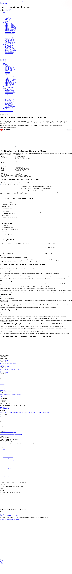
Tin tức (40, 412)
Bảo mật (8, 1)
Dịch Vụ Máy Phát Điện (14, 412)
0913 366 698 (8, 9)
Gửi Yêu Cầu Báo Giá (4, 111)
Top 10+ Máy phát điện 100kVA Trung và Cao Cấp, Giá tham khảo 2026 (9, 369)
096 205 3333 (8, 10)
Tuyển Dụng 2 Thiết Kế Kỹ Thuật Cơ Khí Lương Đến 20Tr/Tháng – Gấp (11, 434)
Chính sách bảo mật (10, 519)
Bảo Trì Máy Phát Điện (4, 412)
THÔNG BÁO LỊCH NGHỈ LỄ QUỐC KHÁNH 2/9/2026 (8, 418)
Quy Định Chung (3, 1)
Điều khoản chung (3, 519)
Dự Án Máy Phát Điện (23, 412)
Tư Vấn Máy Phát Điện (47, 412)
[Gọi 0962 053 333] (36, 539)
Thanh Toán (12, 1)
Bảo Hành (16, 1)
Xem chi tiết (2, 365)
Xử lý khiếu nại (16, 519)
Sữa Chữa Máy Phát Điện (33, 412)
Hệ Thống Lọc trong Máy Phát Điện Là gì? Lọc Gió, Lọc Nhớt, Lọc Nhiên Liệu (10, 394)
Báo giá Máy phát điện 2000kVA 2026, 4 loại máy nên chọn (8, 363)
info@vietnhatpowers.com (4, 2)
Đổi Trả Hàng (21, 1)
